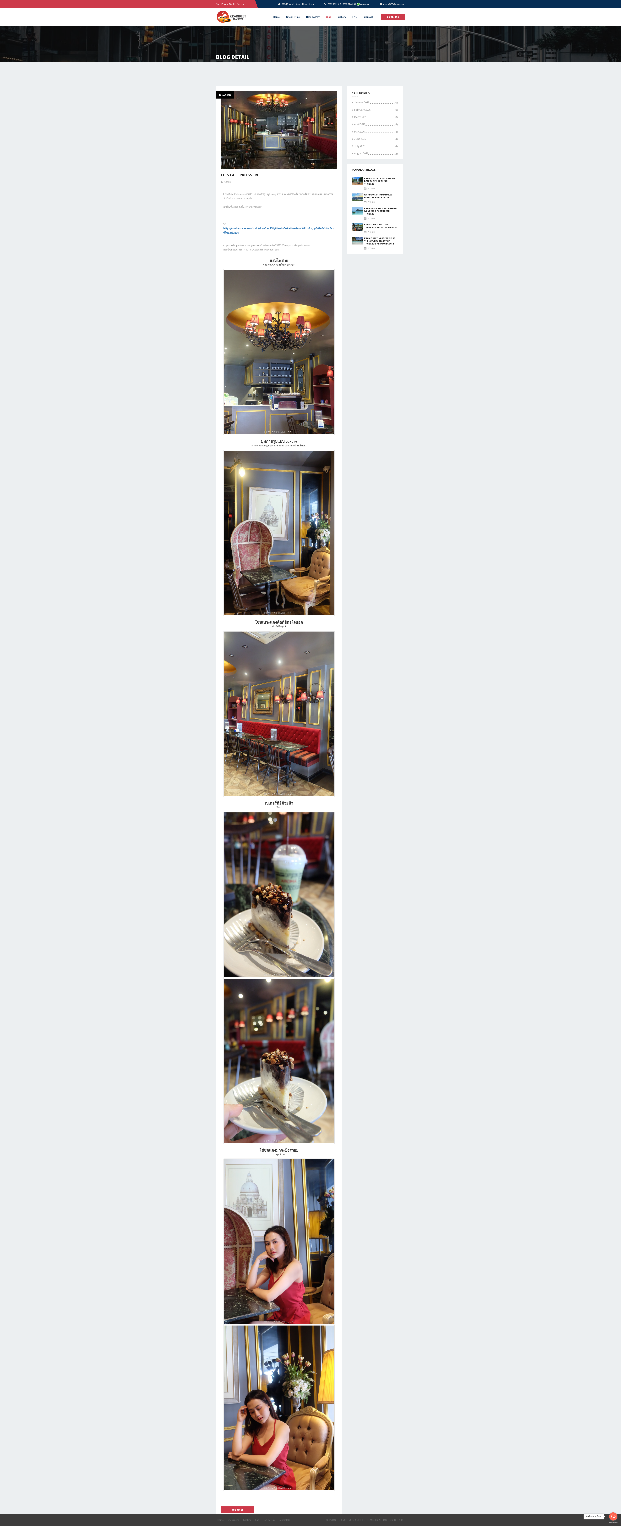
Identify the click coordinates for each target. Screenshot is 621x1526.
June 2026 (360, 139)
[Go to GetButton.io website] (613, 1523)
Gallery (342, 17)
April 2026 (359, 124)
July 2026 (359, 146)
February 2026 (362, 109)
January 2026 (361, 102)
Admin (227, 181)
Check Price (293, 17)
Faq (257, 1520)
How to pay (313, 17)
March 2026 (360, 117)
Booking (247, 1520)
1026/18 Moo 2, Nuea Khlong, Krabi (297, 4)
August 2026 (361, 153)
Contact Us (284, 1520)
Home (276, 17)
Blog (328, 17)
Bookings (393, 17)
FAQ (354, 17)
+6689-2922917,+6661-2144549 (341, 4)
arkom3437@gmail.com (394, 4)
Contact (368, 17)
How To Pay (269, 1520)
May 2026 (359, 131)
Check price (233, 1520)
